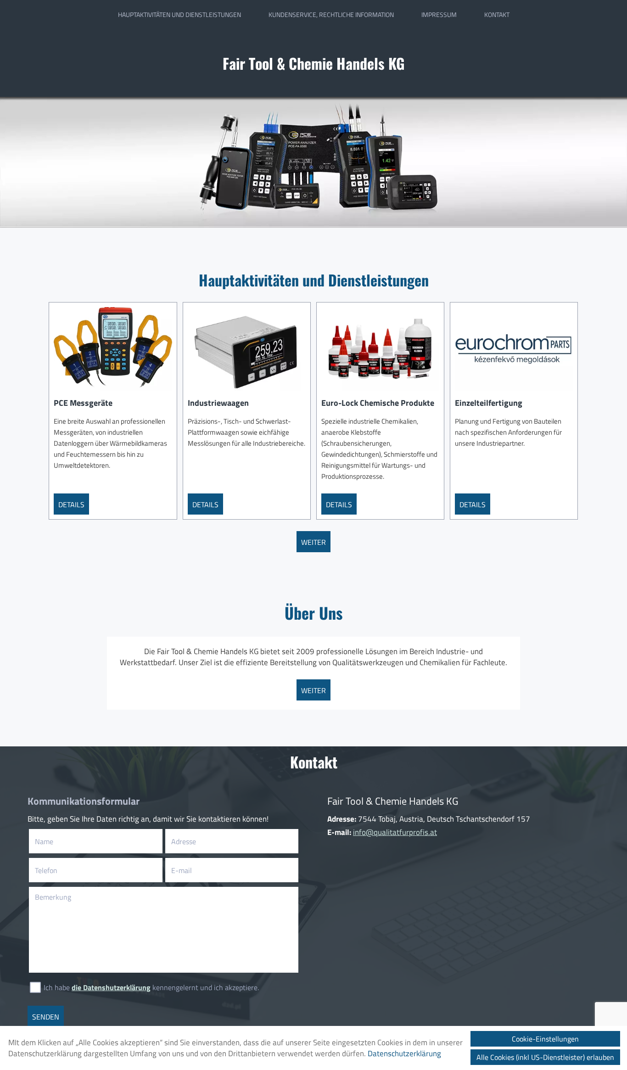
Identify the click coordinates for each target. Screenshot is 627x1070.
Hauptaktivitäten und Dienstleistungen (179, 14)
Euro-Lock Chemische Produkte (377, 403)
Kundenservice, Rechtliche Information (331, 14)
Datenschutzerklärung (404, 1053)
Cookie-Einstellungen (545, 1038)
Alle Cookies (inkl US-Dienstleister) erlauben (545, 1057)
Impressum (439, 14)
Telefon (60, 870)
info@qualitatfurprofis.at (395, 832)
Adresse (183, 841)
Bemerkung (53, 896)
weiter (313, 542)
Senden (45, 1016)
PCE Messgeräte (83, 403)
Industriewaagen (218, 403)
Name (58, 841)
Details (71, 504)
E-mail (195, 870)
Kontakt (496, 14)
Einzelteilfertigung (488, 403)
